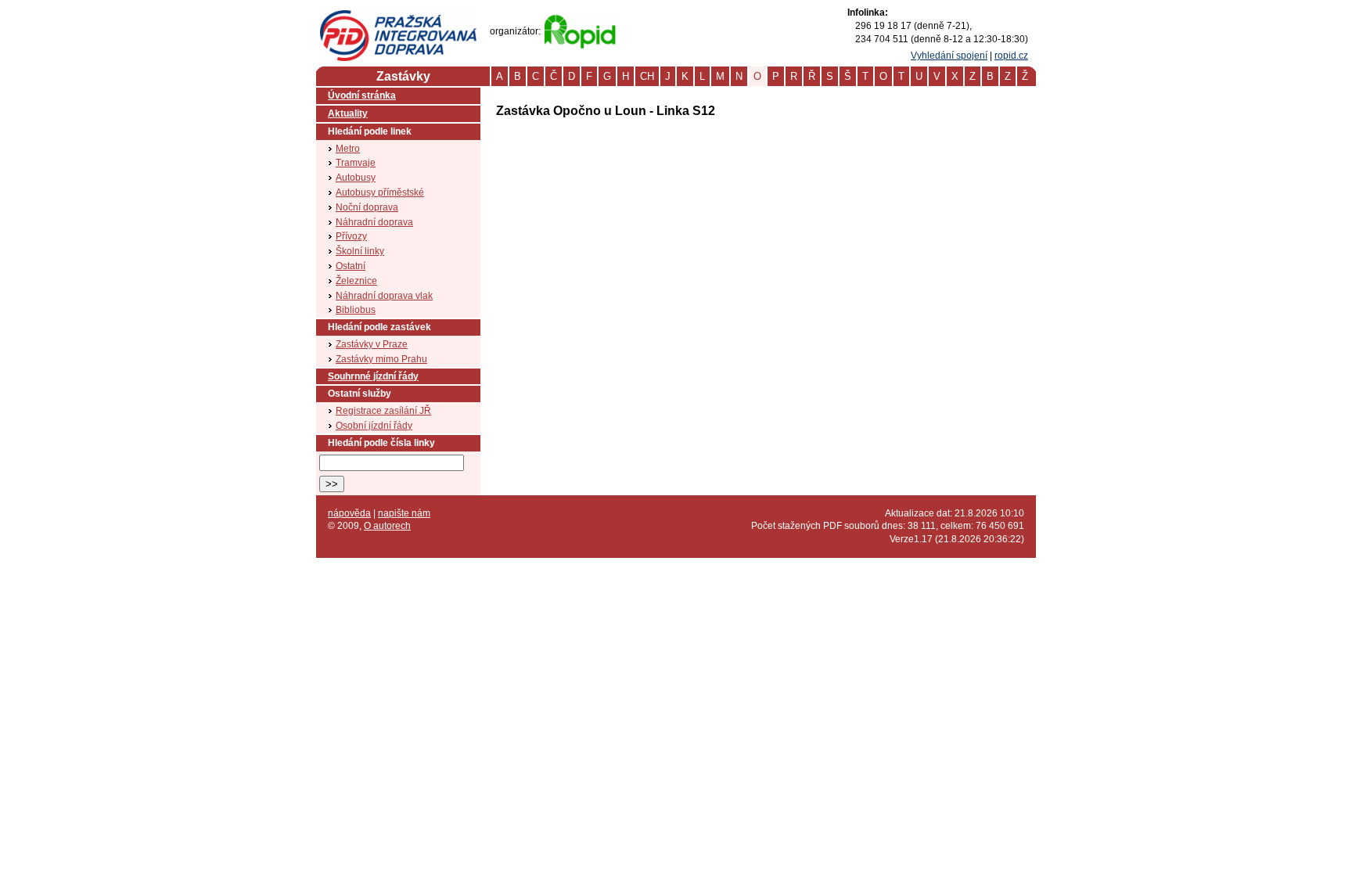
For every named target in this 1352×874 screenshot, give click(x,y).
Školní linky (360, 251)
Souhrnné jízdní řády (373, 376)
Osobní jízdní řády (374, 425)
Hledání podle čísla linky (381, 442)
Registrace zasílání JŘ (383, 410)
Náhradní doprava (374, 222)
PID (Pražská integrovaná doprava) (398, 16)
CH (647, 76)
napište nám (404, 513)
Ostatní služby (359, 393)
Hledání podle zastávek (379, 327)
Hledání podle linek (370, 131)
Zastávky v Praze (372, 344)
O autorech (387, 525)
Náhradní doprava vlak (384, 295)
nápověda (349, 513)
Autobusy (356, 177)
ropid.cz (1011, 55)
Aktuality (348, 113)
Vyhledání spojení (949, 55)
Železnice (356, 280)
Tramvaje (356, 162)
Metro (348, 148)
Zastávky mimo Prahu (381, 359)
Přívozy (351, 236)
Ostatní (350, 266)
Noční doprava (367, 207)
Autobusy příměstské (380, 192)
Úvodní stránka (362, 95)
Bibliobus (356, 309)
